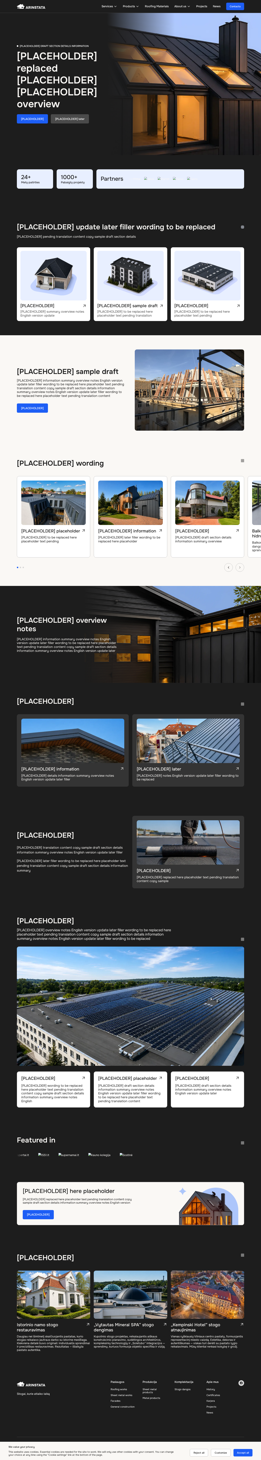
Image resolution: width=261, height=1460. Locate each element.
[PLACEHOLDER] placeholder (127, 1078)
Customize (221, 1452)
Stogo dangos (183, 1389)
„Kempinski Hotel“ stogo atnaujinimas (195, 1327)
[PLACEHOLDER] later (70, 119)
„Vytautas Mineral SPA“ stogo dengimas (124, 1327)
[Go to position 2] (20, 567)
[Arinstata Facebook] (241, 1383)
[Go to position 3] (23, 567)
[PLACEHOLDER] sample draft (127, 305)
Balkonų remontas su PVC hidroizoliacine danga (201, 533)
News (209, 1412)
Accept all (243, 1452)
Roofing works (119, 1389)
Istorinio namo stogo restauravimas (37, 1327)
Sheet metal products (150, 1391)
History (210, 1389)
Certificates (213, 1395)
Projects (211, 1406)
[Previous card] (228, 567)
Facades (115, 1400)
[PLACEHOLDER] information (50, 531)
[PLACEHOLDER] (32, 119)
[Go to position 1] (17, 567)
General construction (123, 1406)
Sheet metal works (121, 1395)
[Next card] (240, 567)
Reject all (199, 1452)
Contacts (235, 6)
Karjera (210, 1400)
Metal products (151, 1398)
